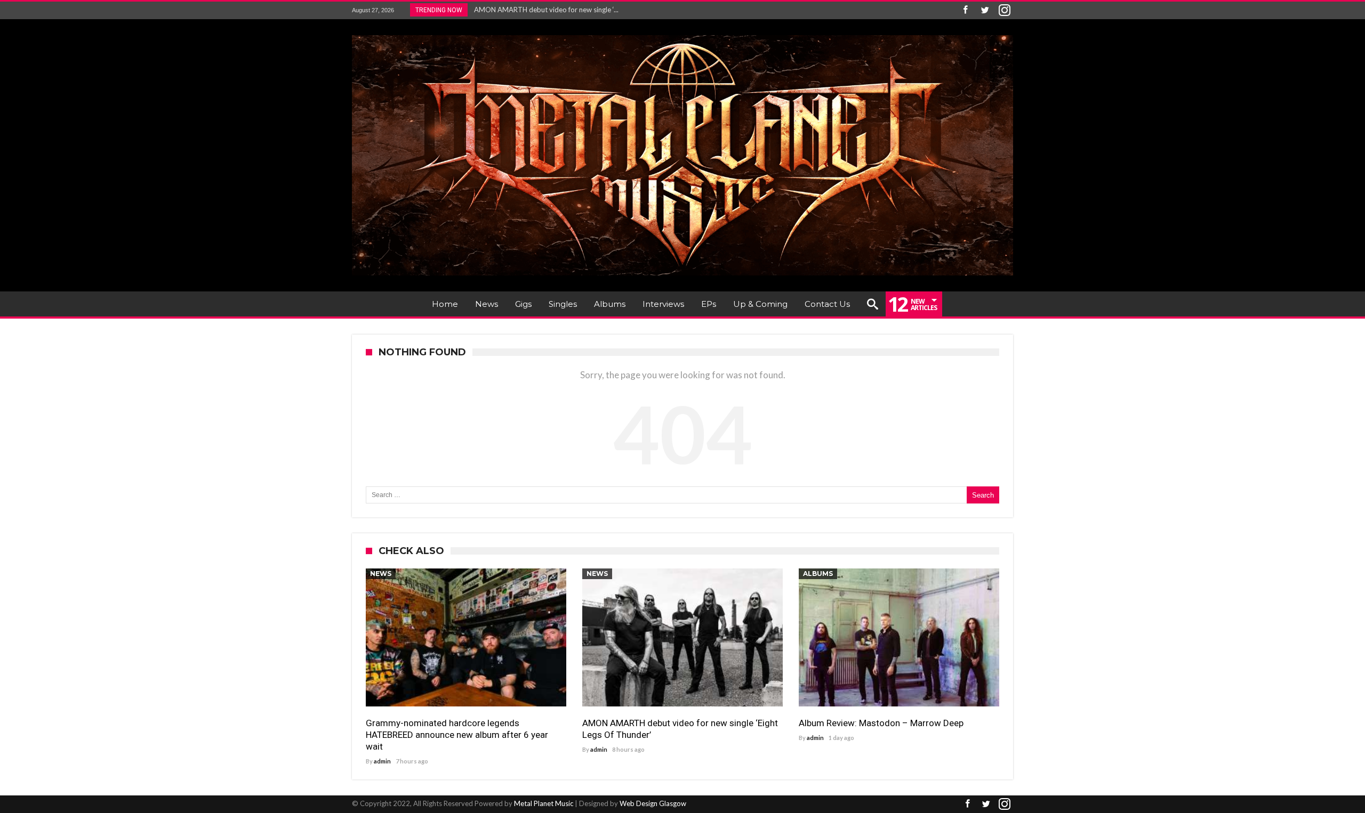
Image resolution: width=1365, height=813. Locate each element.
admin (382, 761)
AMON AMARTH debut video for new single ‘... (544, 9)
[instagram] (1004, 10)
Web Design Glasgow (653, 803)
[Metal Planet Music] (682, 35)
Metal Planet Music (543, 803)
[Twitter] (984, 10)
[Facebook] (965, 10)
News (380, 574)
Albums (818, 574)
